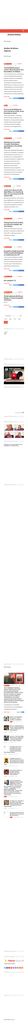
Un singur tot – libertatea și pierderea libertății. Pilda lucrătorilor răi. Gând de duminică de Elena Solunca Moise (14, 803)
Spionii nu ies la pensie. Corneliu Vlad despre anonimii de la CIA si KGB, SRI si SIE (13, 145)
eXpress (7, 51)
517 (15, 319)
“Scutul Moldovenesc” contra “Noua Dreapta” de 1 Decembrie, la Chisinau (14, 69)
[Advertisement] (14, 14)
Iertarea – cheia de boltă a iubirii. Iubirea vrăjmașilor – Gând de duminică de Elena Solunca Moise (17, 738)
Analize (7, 685)
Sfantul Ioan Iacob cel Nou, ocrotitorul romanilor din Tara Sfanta (13, 224)
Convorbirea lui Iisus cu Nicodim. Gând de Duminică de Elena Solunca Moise (16, 772)
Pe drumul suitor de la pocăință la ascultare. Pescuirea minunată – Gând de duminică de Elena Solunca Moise (12, 749)
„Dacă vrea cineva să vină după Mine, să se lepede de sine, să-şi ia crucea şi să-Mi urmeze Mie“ (13, 193)
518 (19, 319)
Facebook (22, 98)
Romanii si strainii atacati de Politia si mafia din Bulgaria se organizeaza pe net (14, 253)
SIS (6, 105)
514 (21, 315)
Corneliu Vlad (8, 138)
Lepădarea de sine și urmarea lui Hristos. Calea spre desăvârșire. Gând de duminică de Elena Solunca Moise (14, 761)
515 (6, 319)
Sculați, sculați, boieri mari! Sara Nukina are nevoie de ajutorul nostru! (17, 814)
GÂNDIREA (8, 186)
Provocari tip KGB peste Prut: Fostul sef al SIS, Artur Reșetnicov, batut (14, 111)
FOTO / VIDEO (9, 218)
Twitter (15, 98)
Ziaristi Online (14, 34)
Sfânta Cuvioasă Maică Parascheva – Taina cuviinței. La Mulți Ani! (16, 718)
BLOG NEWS (8, 63)
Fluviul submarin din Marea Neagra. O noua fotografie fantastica (13, 298)
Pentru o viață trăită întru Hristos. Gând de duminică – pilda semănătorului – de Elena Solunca (17, 728)
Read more (7, 96)
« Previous (8, 315)
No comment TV (10, 280)
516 (10, 319)
